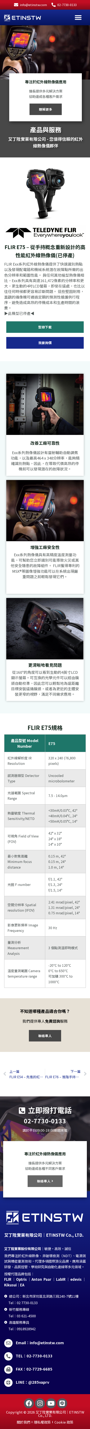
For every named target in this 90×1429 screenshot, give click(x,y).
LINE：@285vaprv (32, 1382)
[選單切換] (78, 17)
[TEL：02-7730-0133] (8, 1356)
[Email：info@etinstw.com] (8, 1343)
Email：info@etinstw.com (40, 1342)
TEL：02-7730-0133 (34, 1355)
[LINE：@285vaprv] (8, 1382)
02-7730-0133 (45, 1121)
